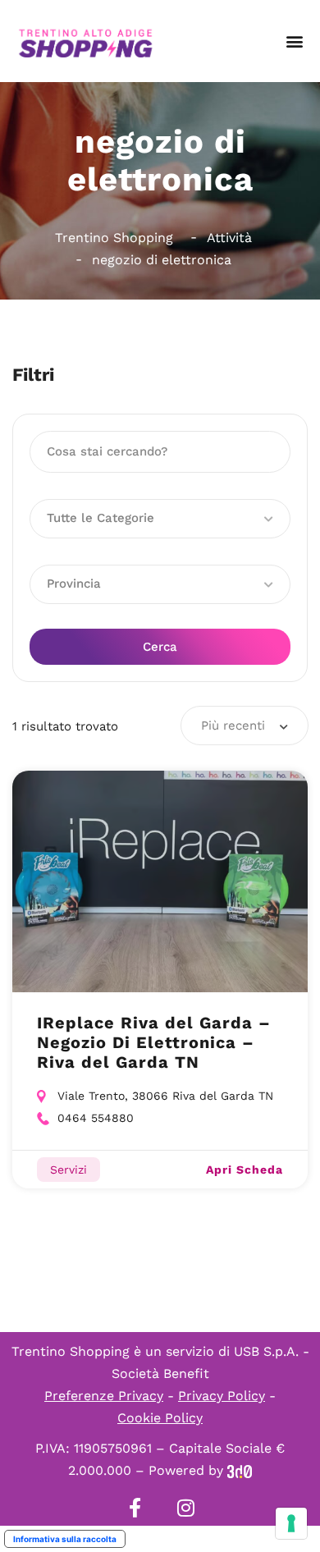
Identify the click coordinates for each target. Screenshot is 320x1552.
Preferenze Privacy (103, 1395)
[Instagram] (185, 1508)
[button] (294, 41)
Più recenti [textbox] (233, 725)
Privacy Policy (221, 1395)
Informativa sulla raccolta (65, 1539)
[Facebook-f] (134, 1508)
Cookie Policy (160, 1418)
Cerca (160, 646)
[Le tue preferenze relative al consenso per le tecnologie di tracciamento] (291, 1523)
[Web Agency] (239, 1470)
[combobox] (245, 725)
